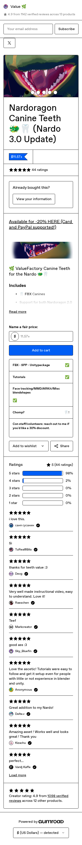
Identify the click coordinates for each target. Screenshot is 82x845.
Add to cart (41, 350)
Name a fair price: (23, 327)
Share (64, 446)
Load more (17, 775)
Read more (17, 312)
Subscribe (66, 29)
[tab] (27, 92)
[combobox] (29, 446)
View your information (33, 199)
